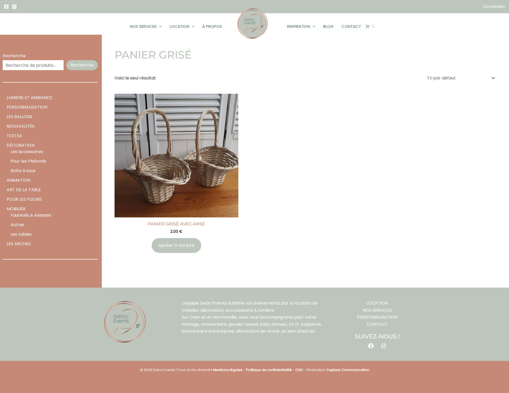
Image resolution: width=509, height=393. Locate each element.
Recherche (14, 56)
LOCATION (179, 26)
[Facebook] (6, 6)
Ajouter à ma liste (176, 245)
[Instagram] (14, 6)
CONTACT (351, 26)
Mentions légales (228, 369)
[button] (159, 26)
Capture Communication (347, 369)
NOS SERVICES (143, 26)
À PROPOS (212, 26)
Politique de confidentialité (269, 369)
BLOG (328, 26)
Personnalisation (377, 317)
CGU (299, 369)
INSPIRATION (298, 26)
